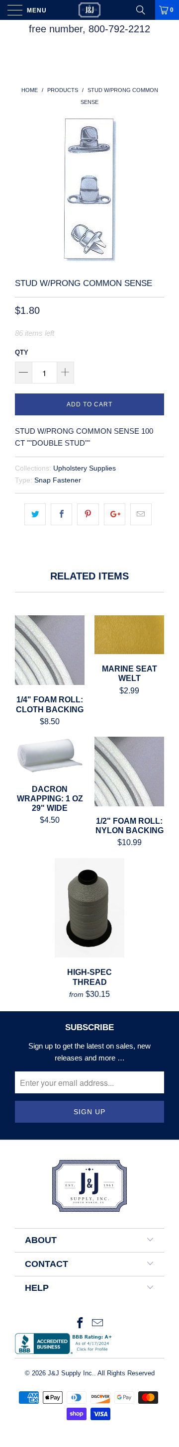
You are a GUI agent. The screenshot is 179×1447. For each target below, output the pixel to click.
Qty (21, 352)
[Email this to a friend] (141, 514)
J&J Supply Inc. (71, 1373)
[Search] (144, 9)
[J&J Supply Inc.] (89, 10)
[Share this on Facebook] (61, 514)
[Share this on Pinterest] (87, 514)
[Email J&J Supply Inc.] (97, 1324)
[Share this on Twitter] (35, 514)
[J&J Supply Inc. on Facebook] (80, 1324)
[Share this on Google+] (114, 514)
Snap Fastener (57, 480)
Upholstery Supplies (84, 468)
